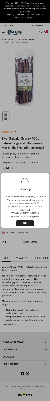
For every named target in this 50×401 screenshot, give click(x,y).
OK (25, 223)
